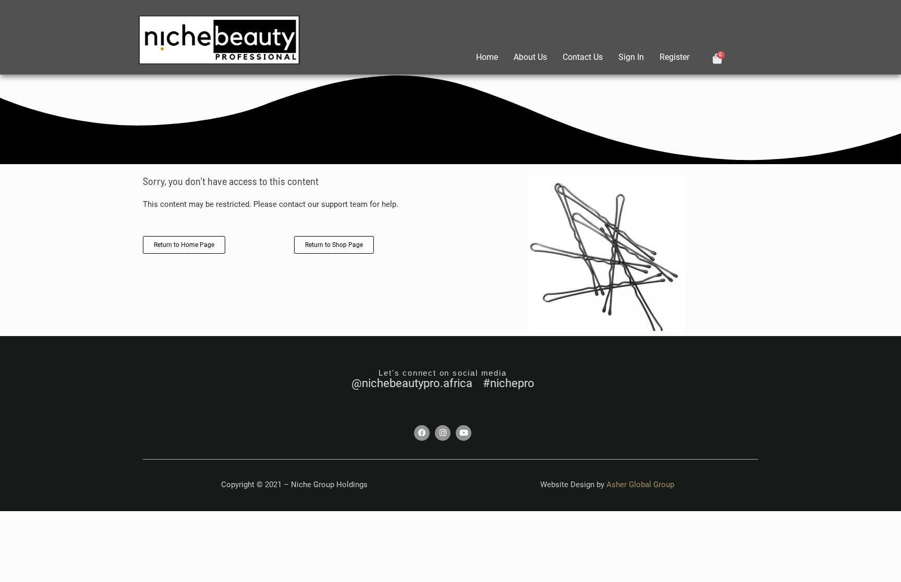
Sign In (631, 57)
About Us (530, 57)
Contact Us (583, 57)
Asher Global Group (640, 484)
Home (487, 57)
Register (674, 57)
